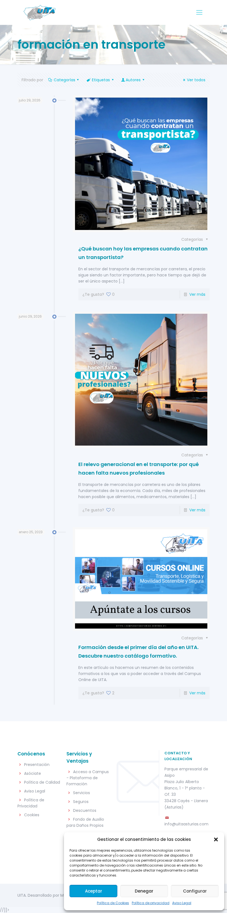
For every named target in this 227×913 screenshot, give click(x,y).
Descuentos (84, 810)
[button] (216, 839)
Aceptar (93, 891)
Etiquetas (101, 80)
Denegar (144, 891)
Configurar (195, 891)
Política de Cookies (113, 903)
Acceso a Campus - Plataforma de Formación (87, 778)
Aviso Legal (181, 903)
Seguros (81, 801)
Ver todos (196, 80)
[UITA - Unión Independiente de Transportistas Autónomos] (39, 12)
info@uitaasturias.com (186, 824)
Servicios (81, 793)
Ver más (197, 294)
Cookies (31, 815)
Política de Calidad (42, 782)
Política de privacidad (150, 903)
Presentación (37, 764)
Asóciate (32, 773)
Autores (133, 80)
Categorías (64, 80)
